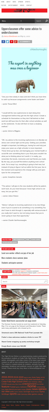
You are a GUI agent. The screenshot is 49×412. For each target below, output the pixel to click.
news (35, 389)
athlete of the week (25, 379)
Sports (27, 2)
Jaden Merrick (9, 389)
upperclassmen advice (9, 242)
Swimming (24, 394)
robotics (20, 391)
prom (16, 391)
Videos (22, 5)
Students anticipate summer (12, 262)
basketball (36, 379)
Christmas (34, 381)
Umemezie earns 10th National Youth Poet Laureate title (22, 333)
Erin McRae (40, 384)
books (42, 379)
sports (13, 393)
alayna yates (27, 377)
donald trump (11, 384)
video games (32, 394)
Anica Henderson (10, 36)
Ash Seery (15, 379)
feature (5, 386)
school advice (35, 240)
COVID (4, 384)
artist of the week (6, 379)
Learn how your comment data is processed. (29, 273)
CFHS (25, 382)
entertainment (29, 384)
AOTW (43, 377)
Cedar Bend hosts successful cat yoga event (19, 321)
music (28, 389)
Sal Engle (26, 392)
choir (29, 381)
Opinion (20, 2)
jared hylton (17, 389)
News (14, 2)
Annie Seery (36, 377)
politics (12, 392)
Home (2, 2)
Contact (29, 5)
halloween (23, 387)
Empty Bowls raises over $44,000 (14, 346)
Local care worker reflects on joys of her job (18, 253)
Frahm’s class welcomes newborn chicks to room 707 (21, 337)
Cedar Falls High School (12, 381)
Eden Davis (18, 384)
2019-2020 (18, 377)
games (18, 387)
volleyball (40, 394)
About (9, 2)
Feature (3, 5)
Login (28, 269)
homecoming (41, 387)
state (19, 394)
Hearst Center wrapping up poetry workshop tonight (21, 342)
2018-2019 (7, 377)
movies (23, 389)
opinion (42, 389)
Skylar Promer (35, 391)
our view (5, 391)
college (40, 381)
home (27, 240)
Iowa (3, 389)
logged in (23, 271)
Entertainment (13, 5)
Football (12, 387)
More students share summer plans (15, 257)
